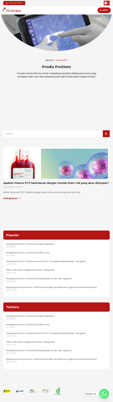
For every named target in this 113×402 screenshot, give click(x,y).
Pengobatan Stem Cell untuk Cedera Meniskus (30, 244)
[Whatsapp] (104, 394)
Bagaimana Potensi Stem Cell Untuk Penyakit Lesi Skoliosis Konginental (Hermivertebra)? (51, 287)
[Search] (106, 133)
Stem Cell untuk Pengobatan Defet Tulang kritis (30, 269)
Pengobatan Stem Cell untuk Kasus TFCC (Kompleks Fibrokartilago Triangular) (46, 261)
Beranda (50, 60)
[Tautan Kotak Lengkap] (56, 173)
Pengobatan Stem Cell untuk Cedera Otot (28, 252)
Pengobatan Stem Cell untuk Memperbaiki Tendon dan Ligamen (39, 278)
